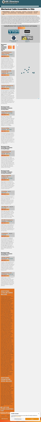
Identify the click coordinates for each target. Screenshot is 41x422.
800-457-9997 (10, 258)
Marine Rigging (36, 11)
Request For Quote (10, 47)
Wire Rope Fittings (18, 11)
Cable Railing (12, 11)
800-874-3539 (4, 208)
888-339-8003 (9, 129)
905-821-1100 (10, 274)
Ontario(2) (3, 415)
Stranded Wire (24, 11)
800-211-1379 (9, 73)
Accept (32, 418)
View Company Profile (5, 56)
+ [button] (17, 44)
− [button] (17, 45)
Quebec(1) (8, 415)
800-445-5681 (10, 178)
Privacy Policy (18, 416)
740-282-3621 (10, 54)
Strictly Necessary (17, 418)
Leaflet (38, 98)
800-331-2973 (4, 192)
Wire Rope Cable (30, 11)
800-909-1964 (9, 221)
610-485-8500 (4, 234)
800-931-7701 (8, 153)
